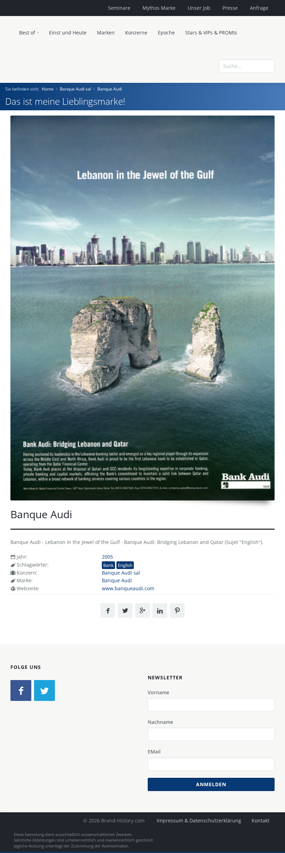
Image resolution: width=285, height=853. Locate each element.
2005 (107, 556)
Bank (108, 565)
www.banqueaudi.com (128, 588)
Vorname (158, 692)
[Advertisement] (224, 95)
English (125, 565)
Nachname (160, 722)
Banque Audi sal (75, 89)
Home (48, 89)
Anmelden (211, 784)
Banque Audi (109, 89)
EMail (154, 751)
